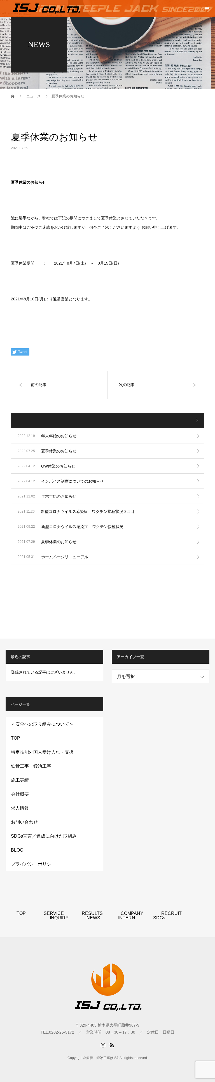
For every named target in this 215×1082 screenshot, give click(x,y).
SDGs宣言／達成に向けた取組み (44, 836)
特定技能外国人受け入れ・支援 (42, 752)
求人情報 (20, 808)
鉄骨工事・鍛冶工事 (31, 766)
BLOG (17, 850)
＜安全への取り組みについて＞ (42, 724)
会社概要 (20, 794)
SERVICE (54, 913)
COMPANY (132, 913)
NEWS (93, 917)
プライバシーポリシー (33, 864)
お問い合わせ (24, 822)
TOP (15, 738)
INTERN (126, 917)
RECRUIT (171, 913)
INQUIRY (59, 917)
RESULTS (92, 913)
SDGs (159, 917)
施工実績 (20, 780)
